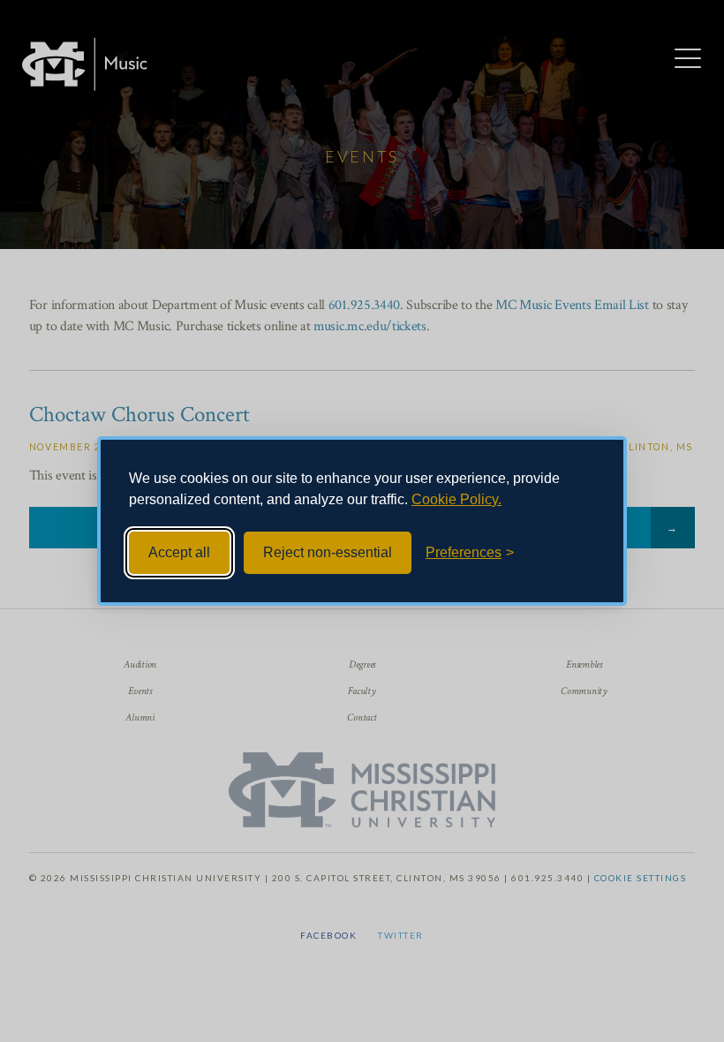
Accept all (179, 552)
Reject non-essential (327, 552)
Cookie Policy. (456, 499)
